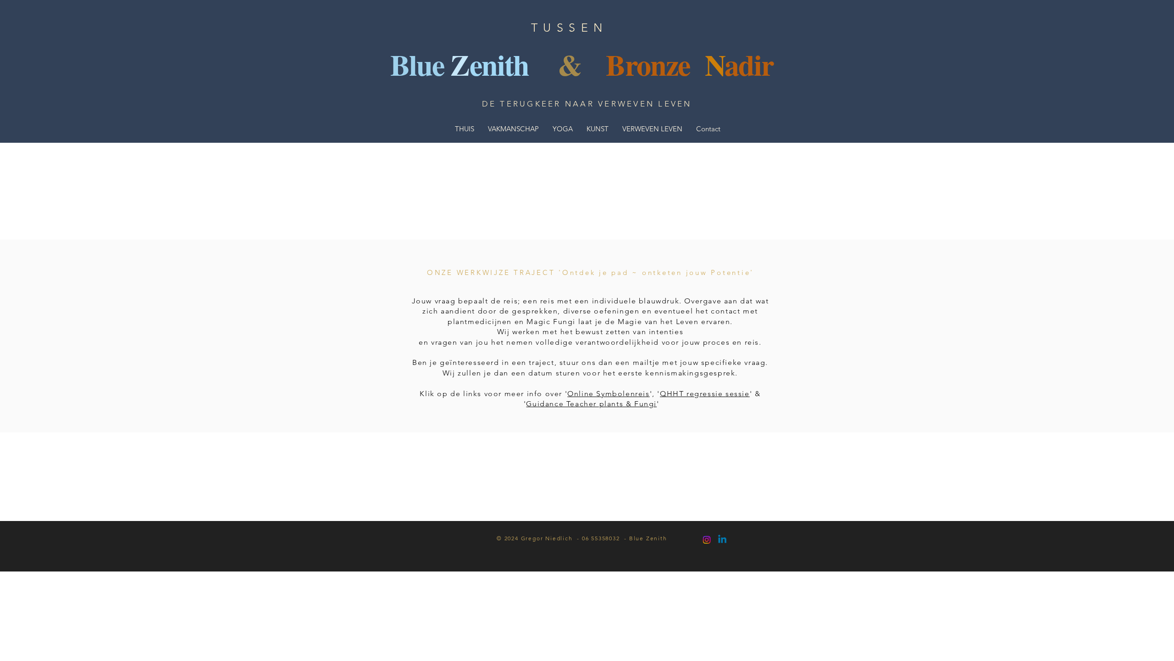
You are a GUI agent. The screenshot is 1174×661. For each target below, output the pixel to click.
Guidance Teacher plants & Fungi (591, 403)
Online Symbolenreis (608, 393)
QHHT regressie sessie (705, 393)
